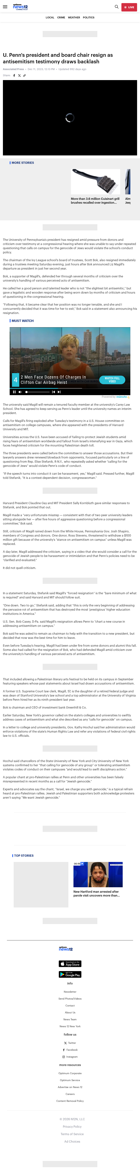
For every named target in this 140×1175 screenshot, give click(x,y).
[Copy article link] (24, 75)
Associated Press (13, 69)
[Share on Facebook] (14, 75)
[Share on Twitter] (19, 75)
